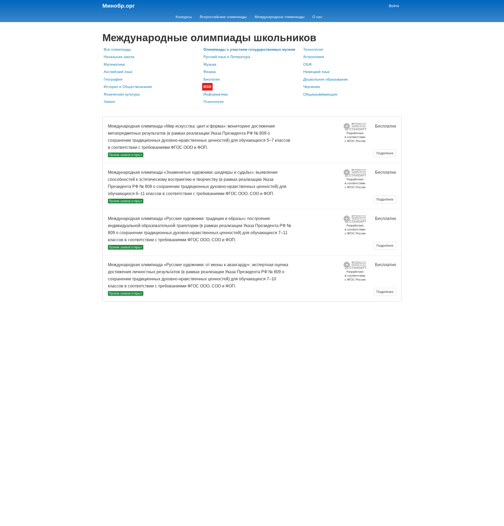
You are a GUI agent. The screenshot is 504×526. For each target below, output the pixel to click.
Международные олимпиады (279, 17)
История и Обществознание (128, 87)
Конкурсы (184, 17)
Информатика (215, 94)
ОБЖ (307, 64)
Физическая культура (122, 94)
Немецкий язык (316, 72)
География (113, 79)
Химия (109, 101)
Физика (209, 72)
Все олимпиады (117, 49)
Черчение (311, 87)
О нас (317, 17)
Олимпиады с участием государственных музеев (249, 49)
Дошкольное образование (325, 79)
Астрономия (313, 57)
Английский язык (118, 72)
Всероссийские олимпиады (223, 17)
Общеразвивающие (320, 94)
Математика (114, 64)
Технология (313, 49)
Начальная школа (119, 57)
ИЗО (207, 87)
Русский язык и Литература (226, 57)
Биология (211, 79)
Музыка (209, 64)
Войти (394, 6)
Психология (213, 101)
